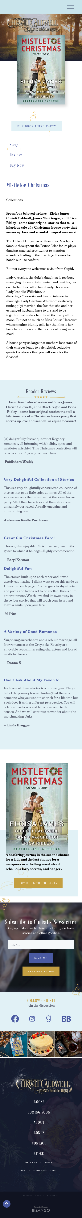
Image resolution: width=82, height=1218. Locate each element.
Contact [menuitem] (39, 1143)
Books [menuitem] (39, 1102)
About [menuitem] (39, 1123)
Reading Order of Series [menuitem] (39, 1170)
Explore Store (41, 972)
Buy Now (17, 165)
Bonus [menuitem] (39, 1133)
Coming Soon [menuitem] (39, 1112)
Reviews (16, 155)
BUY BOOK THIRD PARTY (36, 126)
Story (14, 145)
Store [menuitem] (39, 1154)
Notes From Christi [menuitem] (39, 1162)
